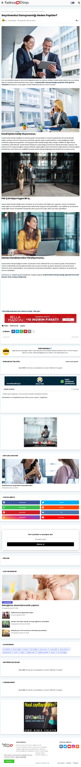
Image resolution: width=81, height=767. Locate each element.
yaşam (12, 11)
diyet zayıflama (64, 649)
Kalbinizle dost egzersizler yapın (22, 613)
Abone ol (40, 544)
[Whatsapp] (21, 331)
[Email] (29, 331)
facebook (22, 502)
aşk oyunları (43, 649)
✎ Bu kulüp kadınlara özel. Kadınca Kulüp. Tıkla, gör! (20, 311)
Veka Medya (44, 348)
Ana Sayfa (4, 11)
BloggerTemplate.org (42, 763)
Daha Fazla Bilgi (21, 757)
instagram (22, 517)
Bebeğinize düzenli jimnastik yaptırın (20, 605)
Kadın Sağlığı (17, 649)
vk (61, 512)
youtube (61, 517)
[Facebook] (13, 331)
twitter (61, 502)
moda (16, 652)
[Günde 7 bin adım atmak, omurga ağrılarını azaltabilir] (6, 624)
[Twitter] (17, 331)
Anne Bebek (6, 649)
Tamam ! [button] (9, 761)
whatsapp (22, 507)
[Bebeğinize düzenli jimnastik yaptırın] (40, 587)
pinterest (22, 512)
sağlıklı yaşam (30, 652)
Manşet (25, 649)
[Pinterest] (25, 331)
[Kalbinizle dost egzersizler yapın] (6, 615)
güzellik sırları (7, 652)
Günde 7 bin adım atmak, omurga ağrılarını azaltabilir (30, 621)
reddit (61, 507)
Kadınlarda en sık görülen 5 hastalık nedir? (17, 485)
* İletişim (68, 763)
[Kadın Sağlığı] (40, 471)
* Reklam (75, 763)
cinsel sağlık (53, 649)
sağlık (22, 652)
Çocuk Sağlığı (62, 652)
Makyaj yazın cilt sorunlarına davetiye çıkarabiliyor (29, 630)
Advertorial (14, 326)
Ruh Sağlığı (33, 649)
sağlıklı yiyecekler (43, 652)
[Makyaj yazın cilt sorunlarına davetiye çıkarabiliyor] (6, 633)
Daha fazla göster (72, 362)
